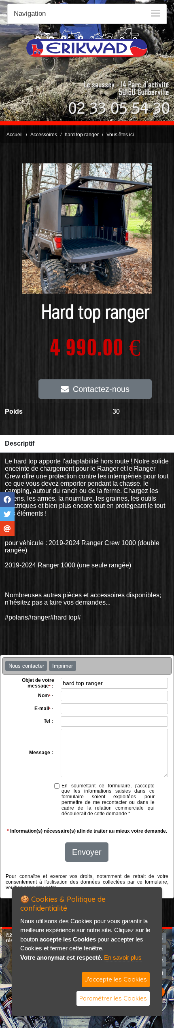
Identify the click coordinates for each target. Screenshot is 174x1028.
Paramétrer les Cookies (113, 998)
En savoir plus (123, 957)
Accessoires (43, 134)
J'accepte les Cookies (116, 979)
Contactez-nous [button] (101, 389)
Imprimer (62, 666)
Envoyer (87, 852)
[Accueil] (87, 42)
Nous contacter (26, 666)
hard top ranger (82, 134)
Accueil (14, 134)
